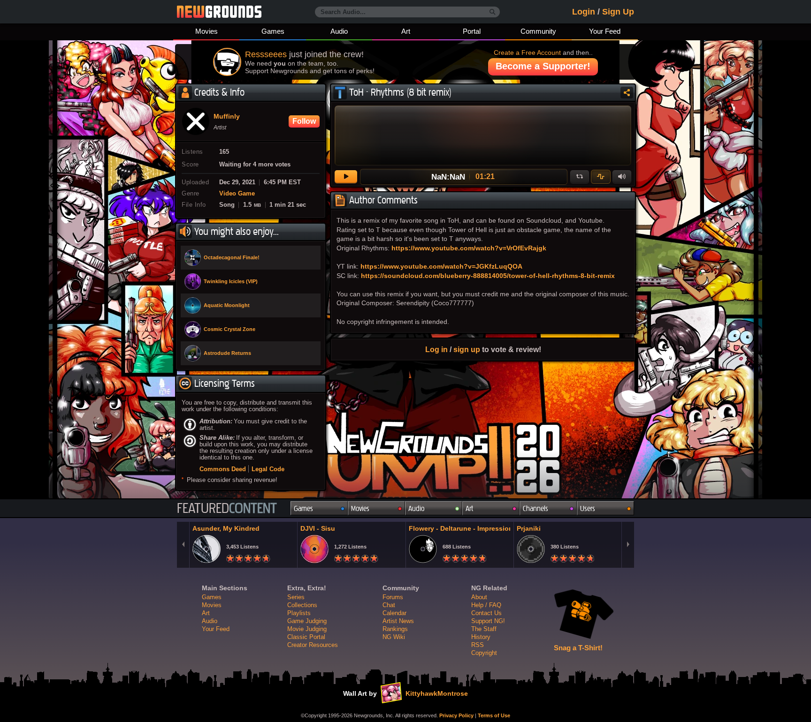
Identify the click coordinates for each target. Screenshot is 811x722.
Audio (339, 31)
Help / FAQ (486, 605)
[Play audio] (346, 176)
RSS (477, 644)
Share (626, 92)
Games (272, 31)
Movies (206, 31)
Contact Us (486, 613)
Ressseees (266, 54)
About (479, 597)
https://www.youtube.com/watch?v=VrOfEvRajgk (468, 248)
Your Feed (604, 31)
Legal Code (268, 469)
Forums (393, 597)
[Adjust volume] (621, 176)
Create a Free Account (527, 52)
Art (405, 31)
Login (583, 11)
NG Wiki (394, 636)
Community (538, 31)
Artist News (398, 620)
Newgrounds (219, 12)
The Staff (484, 628)
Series (296, 597)
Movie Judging (307, 628)
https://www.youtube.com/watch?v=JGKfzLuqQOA (441, 266)
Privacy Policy (456, 715)
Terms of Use (494, 715)
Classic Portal (306, 636)
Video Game (237, 193)
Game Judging (307, 620)
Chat (389, 605)
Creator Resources (312, 644)
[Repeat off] (579, 176)
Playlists (299, 613)
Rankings (395, 628)
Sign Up (618, 11)
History (480, 636)
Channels (535, 508)
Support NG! (488, 620)
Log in (436, 349)
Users (587, 508)
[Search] (493, 12)
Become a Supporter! (543, 66)
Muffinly (227, 116)
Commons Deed (222, 469)
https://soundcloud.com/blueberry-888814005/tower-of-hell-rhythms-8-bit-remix (488, 275)
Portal (472, 31)
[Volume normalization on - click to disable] (600, 176)
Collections (302, 605)
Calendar (394, 613)
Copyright (484, 652)
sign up (466, 349)
